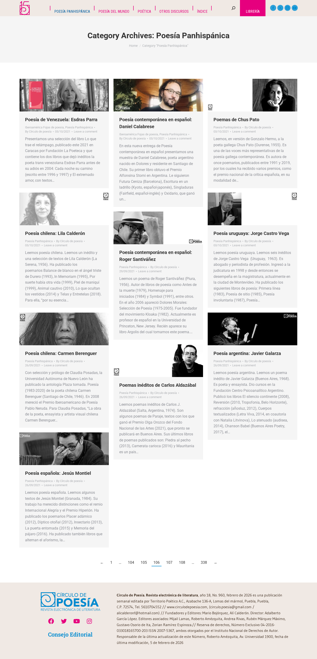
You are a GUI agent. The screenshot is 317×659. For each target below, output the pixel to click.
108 (182, 562)
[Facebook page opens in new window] (273, 8)
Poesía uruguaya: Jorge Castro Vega (251, 233)
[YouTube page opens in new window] (295, 8)
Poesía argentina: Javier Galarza (247, 353)
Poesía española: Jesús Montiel (58, 473)
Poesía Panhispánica (79, 127)
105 (144, 562)
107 (169, 562)
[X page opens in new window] (280, 8)
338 (204, 562)
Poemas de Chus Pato (236, 119)
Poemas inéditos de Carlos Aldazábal (157, 385)
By (38, 131)
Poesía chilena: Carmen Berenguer (61, 353)
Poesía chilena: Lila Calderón (55, 233)
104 (131, 562)
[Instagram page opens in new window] (288, 8)
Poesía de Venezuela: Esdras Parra (61, 119)
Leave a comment (85, 131)
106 (156, 562)
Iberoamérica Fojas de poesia (44, 127)
